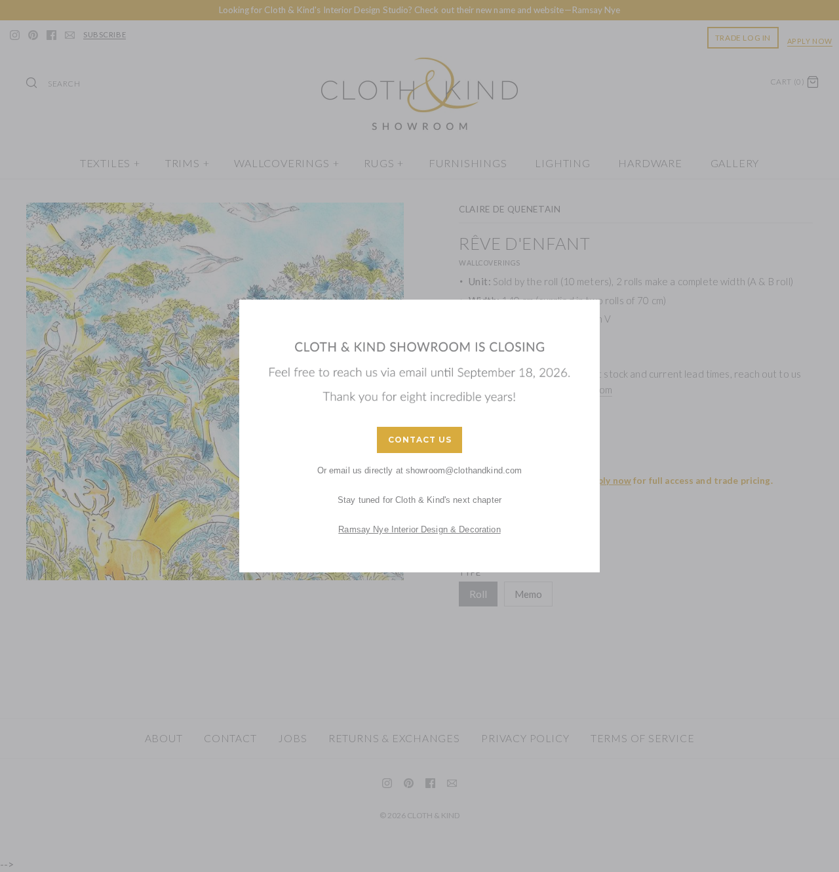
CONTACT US (420, 440)
